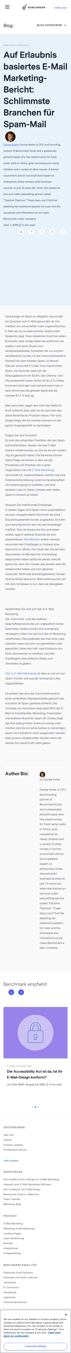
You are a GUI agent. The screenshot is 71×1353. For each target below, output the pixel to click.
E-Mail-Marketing (19, 1066)
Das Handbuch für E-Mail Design (21, 1189)
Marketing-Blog (12, 1204)
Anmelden (60, 8)
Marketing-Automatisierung (19, 1228)
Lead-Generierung (13, 1238)
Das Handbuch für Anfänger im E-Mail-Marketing (31, 1179)
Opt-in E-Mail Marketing (20, 673)
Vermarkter (9, 1282)
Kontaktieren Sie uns (15, 1149)
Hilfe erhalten (10, 1160)
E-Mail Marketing (43, 470)
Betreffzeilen (32, 539)
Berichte (8, 1243)
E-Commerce (11, 1287)
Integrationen (10, 1248)
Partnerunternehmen (15, 1302)
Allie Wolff (18, 1084)
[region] (35, 1331)
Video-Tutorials (11, 1199)
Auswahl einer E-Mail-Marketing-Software (27, 1184)
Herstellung (9, 1292)
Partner (7, 1140)
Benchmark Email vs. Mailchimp (21, 1194)
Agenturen (9, 1297)
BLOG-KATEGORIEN (49, 25)
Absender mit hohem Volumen (20, 1277)
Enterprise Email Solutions (18, 1272)
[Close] (66, 1314)
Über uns (8, 1135)
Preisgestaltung (12, 1253)
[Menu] (8, 6)
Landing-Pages (12, 1233)
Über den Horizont (16, 45)
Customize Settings (35, 1346)
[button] (11, 992)
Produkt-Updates (13, 1145)
